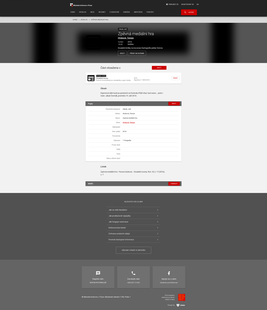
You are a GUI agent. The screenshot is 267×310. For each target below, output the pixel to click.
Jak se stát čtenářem (118, 210)
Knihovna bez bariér (117, 228)
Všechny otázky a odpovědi (133, 250)
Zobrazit (174, 184)
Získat (175, 78)
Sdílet (122, 53)
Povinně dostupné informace (121, 239)
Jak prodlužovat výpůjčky (120, 216)
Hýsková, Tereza (126, 38)
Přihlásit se (172, 4)
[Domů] (81, 5)
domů (75, 20)
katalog (84, 20)
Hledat (189, 12)
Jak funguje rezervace (118, 222)
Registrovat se (187, 4)
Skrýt (159, 68)
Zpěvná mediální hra (99, 20)
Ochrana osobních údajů (119, 234)
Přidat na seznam (137, 53)
